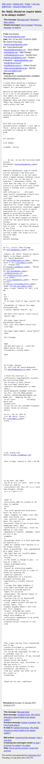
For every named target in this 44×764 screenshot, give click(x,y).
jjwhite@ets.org (10, 52)
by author (26, 745)
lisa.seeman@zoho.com (14, 37)
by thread (7, 745)
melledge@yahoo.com (13, 55)
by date (36, 743)
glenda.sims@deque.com (15, 58)
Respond (34, 20)
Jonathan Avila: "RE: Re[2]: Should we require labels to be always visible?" (22, 717)
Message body (23, 20)
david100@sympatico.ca (14, 50)
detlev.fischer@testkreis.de (15, 68)
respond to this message (25, 738)
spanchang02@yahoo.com (15, 44)
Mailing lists (18, 4)
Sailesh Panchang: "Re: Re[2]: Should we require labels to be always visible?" (21, 730)
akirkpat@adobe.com (23, 60)
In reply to (17, 28)
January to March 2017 (22, 7)
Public (27, 4)
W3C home (6, 4)
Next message (27, 25)
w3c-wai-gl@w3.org (12, 71)
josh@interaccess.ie (12, 63)
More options (9, 22)
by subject (17, 745)
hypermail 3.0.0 (34, 755)
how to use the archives (18, 748)
